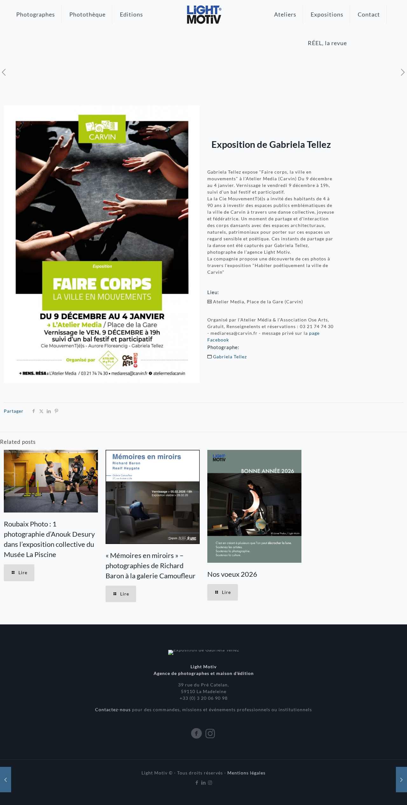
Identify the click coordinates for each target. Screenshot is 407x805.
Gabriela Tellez (230, 356)
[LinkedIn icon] (203, 782)
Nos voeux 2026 (232, 574)
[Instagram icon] (210, 782)
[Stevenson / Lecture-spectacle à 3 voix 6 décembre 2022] (5, 779)
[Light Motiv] (203, 14)
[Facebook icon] (197, 782)
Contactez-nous (113, 709)
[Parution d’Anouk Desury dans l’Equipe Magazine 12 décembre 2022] (401, 779)
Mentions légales (246, 772)
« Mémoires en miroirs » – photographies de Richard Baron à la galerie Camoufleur (151, 565)
